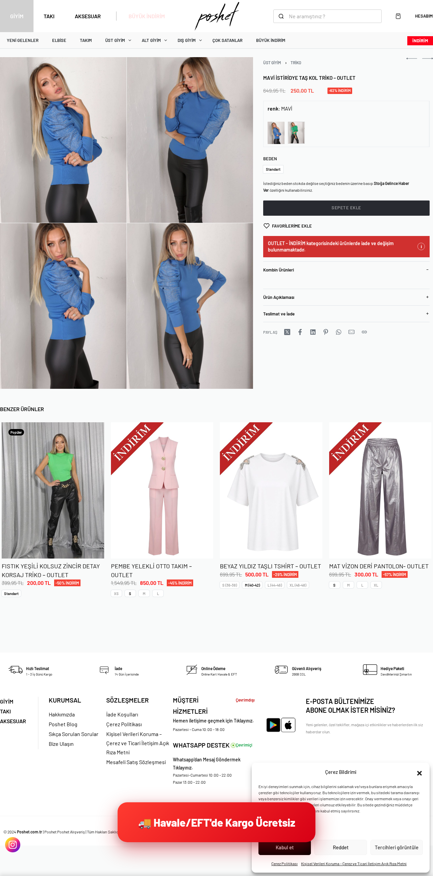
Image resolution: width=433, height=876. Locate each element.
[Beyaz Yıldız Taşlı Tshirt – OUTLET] (271, 490)
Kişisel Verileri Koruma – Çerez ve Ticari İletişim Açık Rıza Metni (354, 863)
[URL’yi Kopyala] (364, 332)
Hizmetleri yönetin (277, 829)
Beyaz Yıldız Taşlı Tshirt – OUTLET (270, 566)
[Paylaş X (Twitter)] (287, 332)
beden (270, 158)
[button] (419, 772)
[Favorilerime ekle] (91, 546)
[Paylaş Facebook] (300, 332)
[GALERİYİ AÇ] (63, 140)
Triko (296, 62)
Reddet (341, 847)
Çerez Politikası (284, 863)
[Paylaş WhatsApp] (339, 332)
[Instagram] (12, 844)
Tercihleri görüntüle (396, 847)
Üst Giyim (272, 62)
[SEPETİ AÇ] (398, 16)
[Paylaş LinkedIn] (313, 332)
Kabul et (285, 847)
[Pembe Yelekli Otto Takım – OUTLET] (162, 490)
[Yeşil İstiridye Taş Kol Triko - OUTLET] (296, 133)
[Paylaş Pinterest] (326, 332)
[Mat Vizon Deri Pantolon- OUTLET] (380, 490)
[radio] (273, 169)
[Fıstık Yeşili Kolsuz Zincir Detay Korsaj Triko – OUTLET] (53, 490)
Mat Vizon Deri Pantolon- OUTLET (379, 566)
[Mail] (351, 332)
